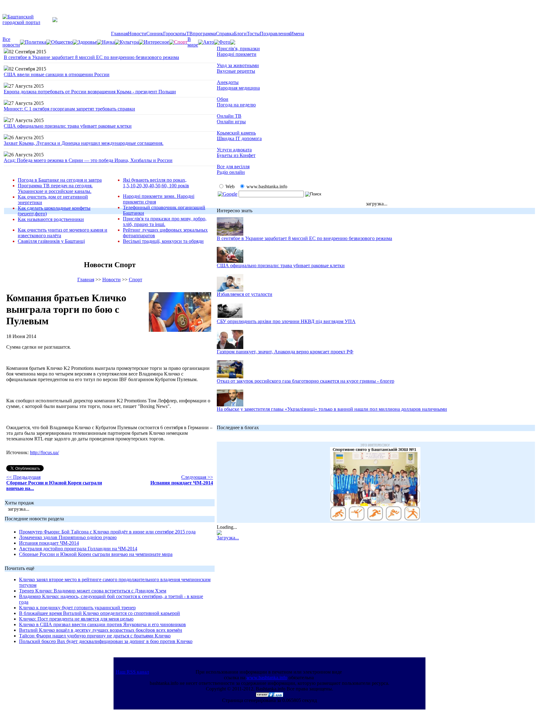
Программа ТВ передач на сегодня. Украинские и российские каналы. (55, 188)
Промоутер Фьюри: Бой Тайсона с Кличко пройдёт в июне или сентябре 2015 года (107, 531)
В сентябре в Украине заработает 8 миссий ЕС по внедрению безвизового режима (91, 57)
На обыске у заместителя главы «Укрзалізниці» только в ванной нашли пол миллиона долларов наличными (332, 409)
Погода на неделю (236, 104)
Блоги (240, 33)
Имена (297, 33)
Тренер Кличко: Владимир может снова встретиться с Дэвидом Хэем (92, 590)
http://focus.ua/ (44, 452)
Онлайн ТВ (229, 116)
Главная (119, 33)
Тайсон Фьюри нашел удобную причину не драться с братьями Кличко (95, 635)
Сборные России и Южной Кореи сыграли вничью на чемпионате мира (95, 554)
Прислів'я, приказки (238, 48)
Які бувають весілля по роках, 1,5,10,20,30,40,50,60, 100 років (156, 182)
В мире (192, 42)
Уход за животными (238, 65)
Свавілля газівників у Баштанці (51, 241)
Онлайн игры (231, 121)
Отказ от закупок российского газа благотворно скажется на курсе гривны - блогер (305, 381)
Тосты (253, 33)
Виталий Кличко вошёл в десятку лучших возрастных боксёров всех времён (100, 630)
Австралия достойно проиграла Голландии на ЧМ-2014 (78, 548)
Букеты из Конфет (236, 155)
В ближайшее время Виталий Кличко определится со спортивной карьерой (99, 613)
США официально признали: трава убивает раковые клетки (68, 126)
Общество (62, 42)
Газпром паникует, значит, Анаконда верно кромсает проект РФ (285, 351)
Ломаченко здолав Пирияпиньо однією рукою (68, 537)
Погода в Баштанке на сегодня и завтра (60, 180)
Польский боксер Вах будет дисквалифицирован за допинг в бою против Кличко (105, 641)
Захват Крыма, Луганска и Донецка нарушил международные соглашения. (83, 143)
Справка (225, 33)
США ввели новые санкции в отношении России (56, 74)
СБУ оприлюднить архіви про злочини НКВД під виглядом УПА (286, 321)
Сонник (154, 33)
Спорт (135, 279)
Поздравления (275, 33)
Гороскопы (174, 33)
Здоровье (87, 42)
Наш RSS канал (132, 672)
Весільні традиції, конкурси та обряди (163, 241)
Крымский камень (236, 132)
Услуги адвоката (234, 149)
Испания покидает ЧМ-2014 (49, 543)
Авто (208, 42)
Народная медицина (238, 88)
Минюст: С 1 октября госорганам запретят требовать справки (69, 108)
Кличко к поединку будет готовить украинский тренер (77, 607)
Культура (129, 42)
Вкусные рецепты (236, 71)
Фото (224, 42)
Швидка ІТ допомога (239, 138)
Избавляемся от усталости (244, 294)
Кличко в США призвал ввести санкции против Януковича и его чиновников (102, 624)
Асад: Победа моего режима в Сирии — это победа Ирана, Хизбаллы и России (88, 160)
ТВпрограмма (201, 33)
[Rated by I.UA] (269, 695)
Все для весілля (233, 166)
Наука (108, 42)
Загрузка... (228, 537)
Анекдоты (228, 82)
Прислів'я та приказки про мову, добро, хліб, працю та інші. (164, 221)
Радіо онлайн (231, 172)
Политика (35, 42)
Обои (222, 99)
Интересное (156, 42)
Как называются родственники (51, 219)
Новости (137, 33)
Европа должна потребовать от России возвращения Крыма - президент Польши (90, 91)
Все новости (11, 42)
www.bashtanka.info (266, 677)
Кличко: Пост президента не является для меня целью (76, 618)
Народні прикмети (236, 54)
